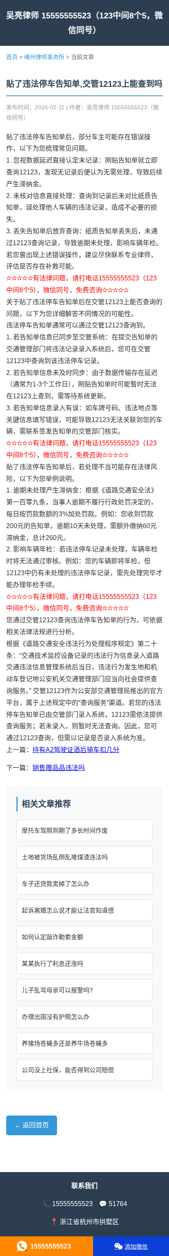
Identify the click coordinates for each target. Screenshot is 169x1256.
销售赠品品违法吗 (58, 767)
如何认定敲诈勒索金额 (52, 936)
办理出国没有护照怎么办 (55, 1016)
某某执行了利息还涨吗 (52, 963)
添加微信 (136, 1246)
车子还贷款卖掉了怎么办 (55, 883)
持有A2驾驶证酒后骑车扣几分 (75, 749)
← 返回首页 (31, 1125)
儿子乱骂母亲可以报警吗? (57, 990)
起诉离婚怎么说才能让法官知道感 (68, 910)
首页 (12, 57)
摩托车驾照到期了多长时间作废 (65, 830)
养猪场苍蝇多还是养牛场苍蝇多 (65, 1043)
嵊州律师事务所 (44, 57)
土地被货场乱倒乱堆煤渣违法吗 (65, 857)
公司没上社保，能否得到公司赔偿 (68, 1069)
